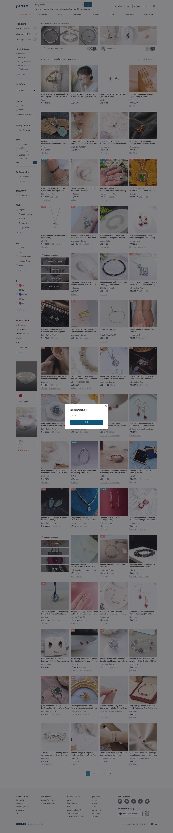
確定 (86, 422)
